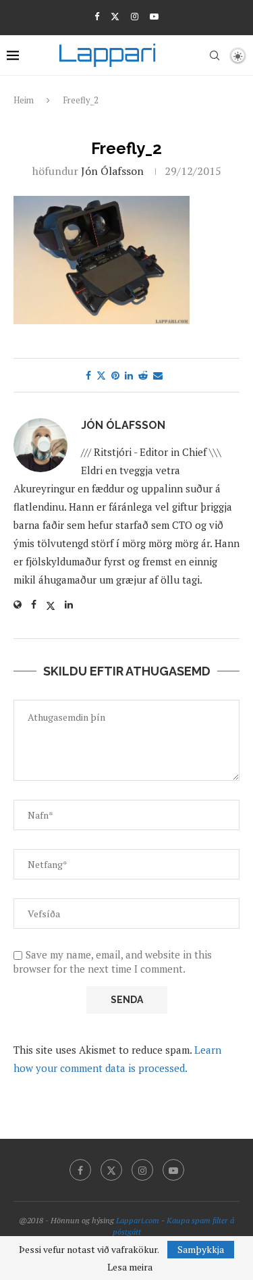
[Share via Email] (158, 375)
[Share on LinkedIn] (129, 375)
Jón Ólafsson (112, 170)
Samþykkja (200, 1249)
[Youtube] (154, 16)
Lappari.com (137, 1220)
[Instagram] (134, 16)
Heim (23, 100)
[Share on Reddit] (143, 375)
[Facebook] (96, 16)
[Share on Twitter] (101, 375)
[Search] (214, 55)
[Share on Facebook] (88, 375)
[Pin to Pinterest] (115, 375)
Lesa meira (129, 1267)
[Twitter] (115, 16)
